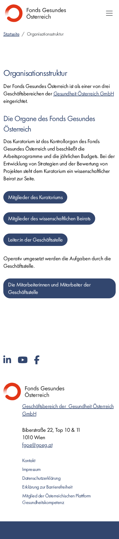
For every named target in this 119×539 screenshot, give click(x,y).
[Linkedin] (7, 360)
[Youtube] (23, 360)
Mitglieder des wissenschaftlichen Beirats (49, 218)
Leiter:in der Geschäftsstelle (35, 240)
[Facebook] (37, 360)
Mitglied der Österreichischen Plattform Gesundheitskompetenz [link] (56, 499)
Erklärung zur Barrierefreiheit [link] (47, 487)
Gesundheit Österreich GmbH (83, 93)
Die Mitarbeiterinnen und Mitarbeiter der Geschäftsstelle (49, 288)
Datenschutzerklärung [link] (41, 478)
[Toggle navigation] (109, 13)
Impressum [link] (31, 469)
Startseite (11, 34)
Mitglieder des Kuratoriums (35, 197)
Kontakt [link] (28, 460)
